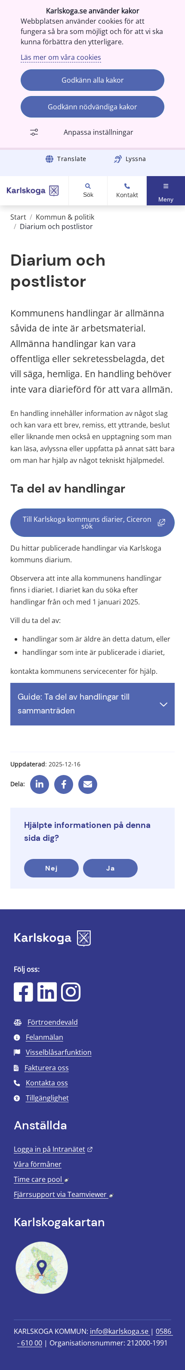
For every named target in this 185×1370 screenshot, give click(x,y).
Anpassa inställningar (98, 132)
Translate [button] (71, 159)
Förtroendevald (53, 1022)
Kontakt (127, 195)
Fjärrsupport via (64, 1194)
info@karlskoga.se (120, 1331)
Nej (51, 868)
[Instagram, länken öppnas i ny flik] (70, 997)
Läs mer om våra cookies (61, 57)
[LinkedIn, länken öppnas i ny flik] (47, 997)
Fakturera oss (47, 1067)
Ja (110, 868)
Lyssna (136, 159)
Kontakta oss (47, 1083)
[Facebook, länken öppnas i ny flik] (64, 781)
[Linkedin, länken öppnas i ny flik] (39, 781)
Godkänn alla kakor (93, 80)
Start (18, 217)
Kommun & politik (65, 217)
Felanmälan (44, 1037)
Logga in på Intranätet (53, 1149)
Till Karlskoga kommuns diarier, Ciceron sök (99, 523)
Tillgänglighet (47, 1098)
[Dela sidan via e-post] (87, 781)
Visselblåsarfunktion (59, 1052)
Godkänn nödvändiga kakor (92, 107)
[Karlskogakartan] (42, 1293)
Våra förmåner (38, 1164)
